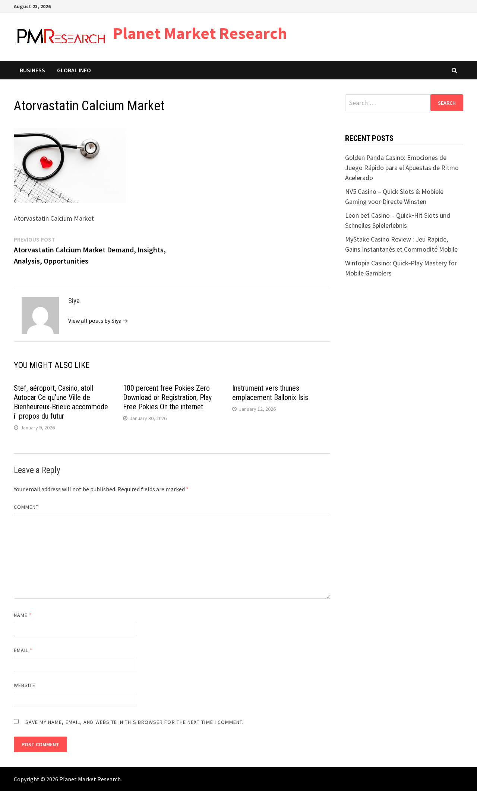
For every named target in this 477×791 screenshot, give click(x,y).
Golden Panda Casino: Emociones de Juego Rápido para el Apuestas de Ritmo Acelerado (402, 167)
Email (23, 650)
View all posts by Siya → (98, 320)
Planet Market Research (200, 33)
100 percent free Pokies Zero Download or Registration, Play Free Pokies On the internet (167, 397)
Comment (26, 507)
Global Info (74, 70)
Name (23, 615)
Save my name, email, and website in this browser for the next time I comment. (134, 722)
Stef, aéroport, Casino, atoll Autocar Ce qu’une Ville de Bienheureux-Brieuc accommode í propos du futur (61, 402)
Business (32, 70)
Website (25, 685)
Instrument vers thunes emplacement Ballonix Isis (270, 393)
